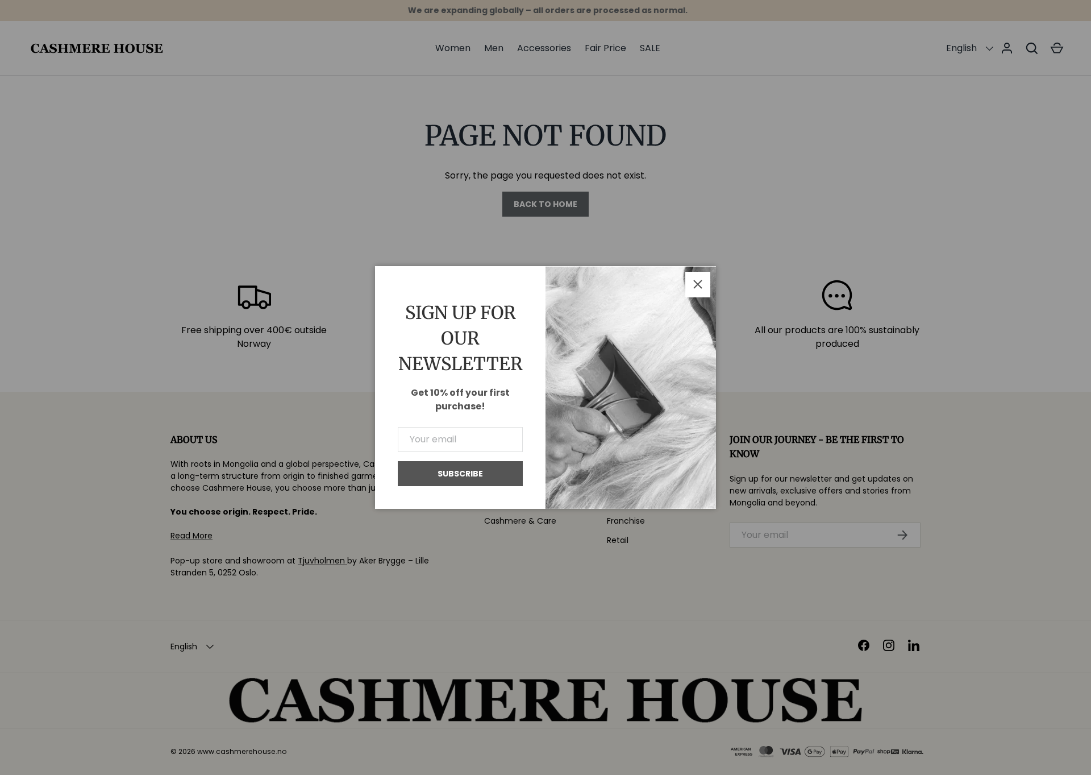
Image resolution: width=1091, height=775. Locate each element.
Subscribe (460, 473)
